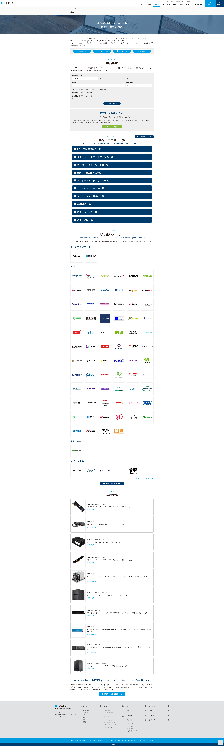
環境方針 (113, 740)
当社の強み (86, 710)
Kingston (97, 610)
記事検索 (129, 715)
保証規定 (130, 728)
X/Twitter (200, 1)
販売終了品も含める (87, 93)
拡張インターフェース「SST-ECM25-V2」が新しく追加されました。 (110, 507)
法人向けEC (108, 727)
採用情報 (188, 1)
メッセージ (86, 712)
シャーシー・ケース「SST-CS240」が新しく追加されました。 (108, 595)
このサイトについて (103, 740)
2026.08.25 (90, 610)
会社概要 (84, 706)
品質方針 (120, 740)
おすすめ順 (84, 89)
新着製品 (143, 51)
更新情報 (82, 740)
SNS (150, 711)
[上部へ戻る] (220, 742)
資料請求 (152, 720)
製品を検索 (113, 103)
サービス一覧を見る (113, 127)
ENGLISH (194, 1)
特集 (181, 4)
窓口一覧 (130, 724)
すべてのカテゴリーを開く (145, 136)
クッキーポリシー (142, 740)
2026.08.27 (90, 539)
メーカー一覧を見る (113, 483)
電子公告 (85, 722)
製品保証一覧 (132, 726)
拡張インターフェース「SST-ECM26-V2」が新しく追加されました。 (110, 560)
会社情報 (198, 4)
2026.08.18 (90, 663)
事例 (174, 4)
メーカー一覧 (123, 51)
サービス (165, 4)
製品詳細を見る (91, 509)
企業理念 (85, 715)
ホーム (143, 4)
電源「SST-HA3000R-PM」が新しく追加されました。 (105, 542)
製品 (156, 4)
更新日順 (103, 89)
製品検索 (83, 51)
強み (149, 4)
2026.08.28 (90, 504)
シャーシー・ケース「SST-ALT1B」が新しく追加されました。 (108, 666)
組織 (84, 717)
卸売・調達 (108, 720)
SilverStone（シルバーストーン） (103, 504)
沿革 (84, 719)
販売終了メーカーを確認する (144, 478)
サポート (189, 4)
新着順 (94, 89)
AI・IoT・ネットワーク (112, 725)
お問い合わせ (210, 4)
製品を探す (108, 710)
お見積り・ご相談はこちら (112, 694)
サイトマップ (91, 740)
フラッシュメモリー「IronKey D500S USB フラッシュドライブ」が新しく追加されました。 (118, 613)
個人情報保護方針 (130, 740)
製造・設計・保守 (110, 722)
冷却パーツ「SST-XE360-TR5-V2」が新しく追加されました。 (108, 524)
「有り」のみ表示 (86, 96)
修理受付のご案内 (133, 731)
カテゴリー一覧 (103, 51)
